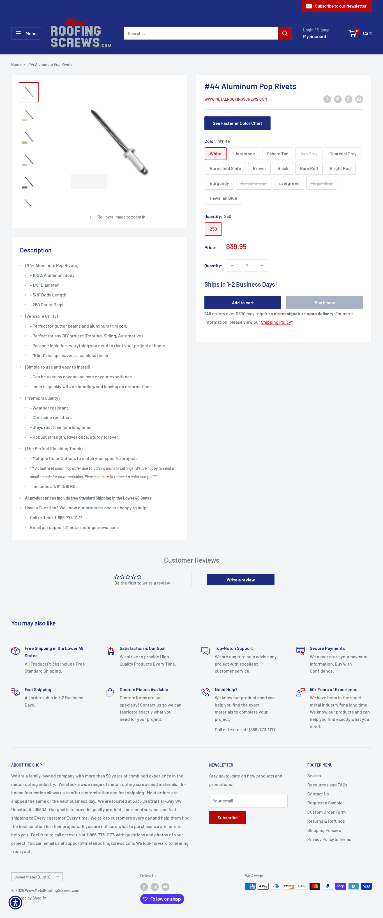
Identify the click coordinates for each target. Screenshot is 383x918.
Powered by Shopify (28, 898)
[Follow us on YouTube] (165, 887)
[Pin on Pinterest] (338, 99)
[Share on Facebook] (327, 99)
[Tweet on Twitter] (348, 99)
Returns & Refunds (326, 820)
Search (314, 775)
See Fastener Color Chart (237, 123)
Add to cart (243, 302)
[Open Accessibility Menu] (15, 903)
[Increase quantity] (262, 266)
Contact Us (318, 793)
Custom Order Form (326, 812)
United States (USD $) (32, 877)
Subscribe (228, 817)
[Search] (285, 33)
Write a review (241, 579)
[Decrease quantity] (232, 266)
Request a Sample (325, 802)
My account (314, 36)
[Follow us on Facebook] (144, 887)
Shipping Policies (324, 830)
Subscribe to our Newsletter (341, 5)
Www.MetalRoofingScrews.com (235, 99)
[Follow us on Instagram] (155, 887)
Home (16, 64)
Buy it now (325, 302)
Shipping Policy (276, 322)
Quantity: (213, 265)
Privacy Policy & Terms (329, 839)
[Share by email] (359, 99)
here (105, 476)
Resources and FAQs (327, 784)
